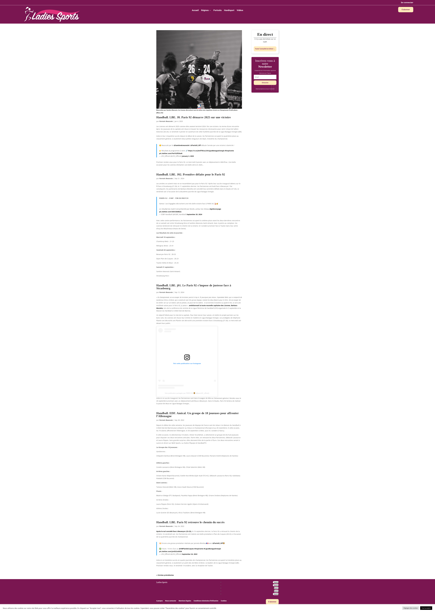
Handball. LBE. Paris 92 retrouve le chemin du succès (190, 522)
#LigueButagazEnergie (215, 151)
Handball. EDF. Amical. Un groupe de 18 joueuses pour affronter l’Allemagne (197, 415)
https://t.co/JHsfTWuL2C (197, 151)
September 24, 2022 (189, 554)
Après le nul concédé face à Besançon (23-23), (174, 531)
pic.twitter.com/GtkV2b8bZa (170, 212)
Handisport (229, 10)
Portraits (217, 10)
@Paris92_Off (195, 145)
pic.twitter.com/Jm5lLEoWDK (170, 551)
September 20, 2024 (194, 214)
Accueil (195, 10)
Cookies (224, 601)
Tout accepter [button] (426, 608)
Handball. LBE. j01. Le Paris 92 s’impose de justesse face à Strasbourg (193, 287)
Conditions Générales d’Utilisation (206, 601)
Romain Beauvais (166, 121)
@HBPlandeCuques (186, 549)
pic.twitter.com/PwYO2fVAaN (170, 153)
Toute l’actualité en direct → (265, 49)
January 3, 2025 (188, 156)
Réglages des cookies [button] (411, 608)
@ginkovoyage (215, 209)
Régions (205, 10)
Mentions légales (185, 601)
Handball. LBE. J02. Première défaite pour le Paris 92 (190, 174)
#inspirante (229, 151)
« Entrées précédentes (165, 575)
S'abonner (406, 10)
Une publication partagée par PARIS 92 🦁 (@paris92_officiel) (187, 393)
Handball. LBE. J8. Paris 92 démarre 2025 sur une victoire (193, 117)
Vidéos (240, 10)
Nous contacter (170, 601)
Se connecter (407, 2)
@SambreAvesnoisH (182, 145)
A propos (159, 601)
